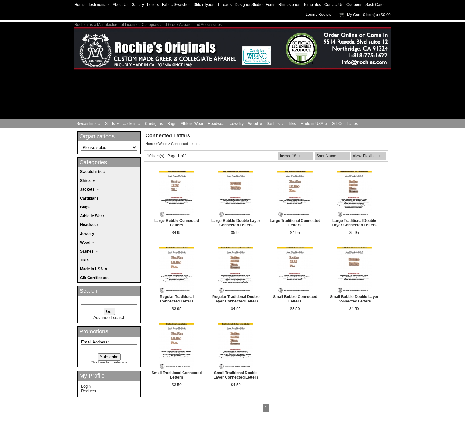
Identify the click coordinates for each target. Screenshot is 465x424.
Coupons (354, 5)
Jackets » (131, 124)
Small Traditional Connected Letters (177, 375)
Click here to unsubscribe (109, 362)
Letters (153, 5)
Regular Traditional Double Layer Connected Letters (236, 299)
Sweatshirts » (89, 124)
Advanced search (109, 317)
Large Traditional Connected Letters (295, 222)
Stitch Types (204, 5)
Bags (171, 124)
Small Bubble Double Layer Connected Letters (354, 299)
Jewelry (237, 124)
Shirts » (112, 124)
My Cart (353, 15)
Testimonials (98, 5)
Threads (224, 5)
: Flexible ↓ (367, 156)
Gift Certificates (345, 124)
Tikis (292, 124)
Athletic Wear (192, 124)
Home (79, 5)
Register (325, 14)
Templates (312, 5)
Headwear (217, 124)
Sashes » (275, 124)
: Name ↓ (328, 156)
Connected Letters (185, 144)
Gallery (138, 5)
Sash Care (374, 5)
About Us (120, 5)
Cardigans (154, 124)
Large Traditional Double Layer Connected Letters (354, 222)
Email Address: (95, 342)
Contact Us (333, 5)
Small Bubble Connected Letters (295, 299)
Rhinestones (289, 5)
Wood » (255, 124)
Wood (162, 144)
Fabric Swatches (176, 5)
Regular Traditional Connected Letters (177, 299)
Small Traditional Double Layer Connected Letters (236, 375)
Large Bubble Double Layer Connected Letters (235, 222)
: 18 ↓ (290, 156)
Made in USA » (314, 124)
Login (310, 14)
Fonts (270, 5)
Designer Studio (249, 5)
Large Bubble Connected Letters (176, 222)
